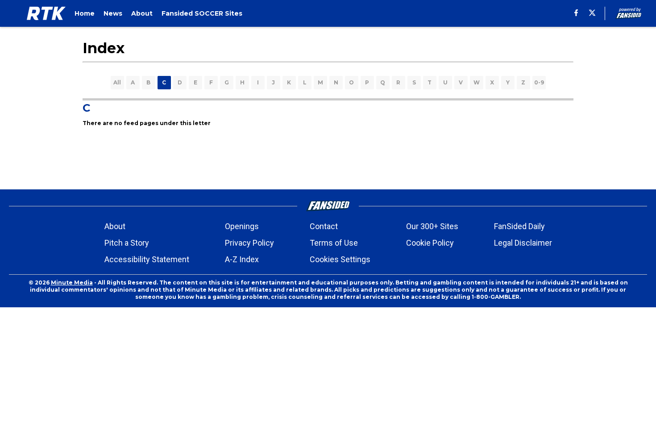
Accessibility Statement (146, 259)
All (117, 82)
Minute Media (72, 282)
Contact (324, 226)
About (114, 226)
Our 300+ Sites (432, 226)
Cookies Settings (340, 259)
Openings (242, 226)
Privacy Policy (249, 242)
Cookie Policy (430, 242)
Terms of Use (334, 242)
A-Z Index (242, 259)
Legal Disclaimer (523, 242)
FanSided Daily (519, 226)
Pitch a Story (126, 242)
